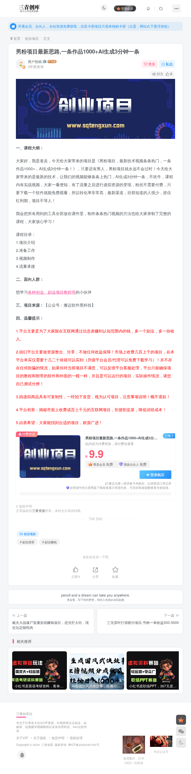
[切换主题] (181, 743)
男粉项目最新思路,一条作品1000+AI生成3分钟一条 (78, 51)
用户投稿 (35, 61)
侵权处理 (76, 737)
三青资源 (38, 510)
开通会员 (127, 8)
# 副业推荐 (27, 542)
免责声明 (57, 737)
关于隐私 (39, 737)
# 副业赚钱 (49, 542)
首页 (16, 38)
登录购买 (157, 474)
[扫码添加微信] (181, 731)
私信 (169, 63)
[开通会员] (181, 720)
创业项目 (32, 38)
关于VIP (22, 737)
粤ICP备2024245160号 (83, 745)
